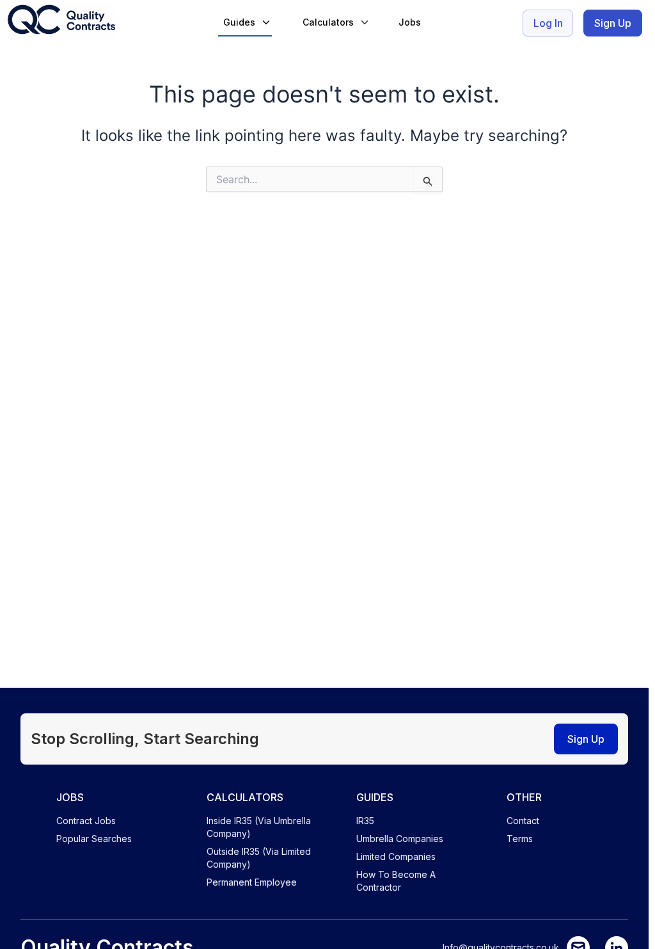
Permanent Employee (252, 882)
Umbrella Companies (399, 838)
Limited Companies (396, 856)
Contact (523, 820)
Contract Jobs (86, 820)
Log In (548, 23)
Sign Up (612, 23)
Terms (520, 838)
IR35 (365, 820)
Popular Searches (94, 838)
